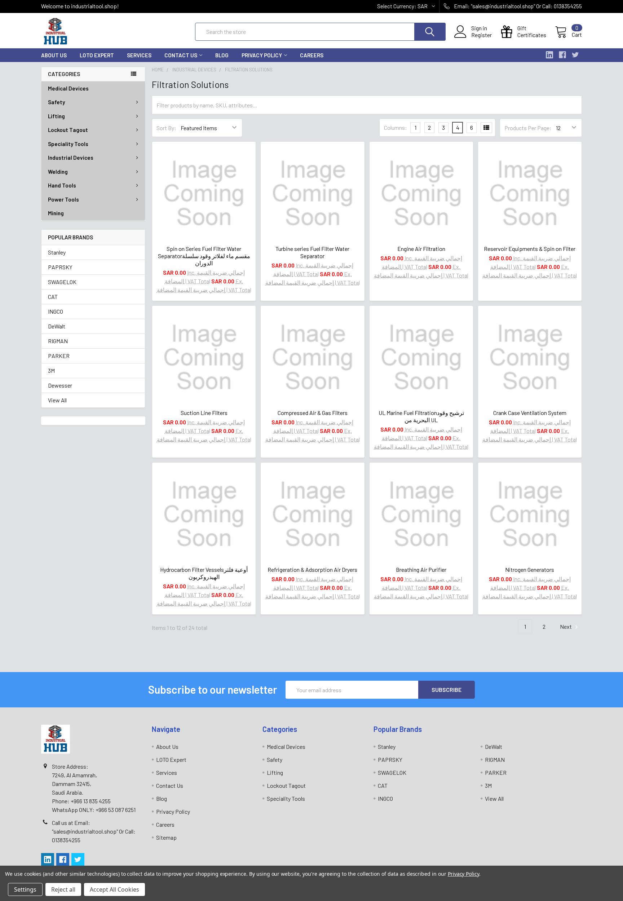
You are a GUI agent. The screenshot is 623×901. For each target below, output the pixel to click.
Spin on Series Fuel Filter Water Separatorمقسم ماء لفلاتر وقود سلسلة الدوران (204, 255)
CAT (53, 296)
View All (57, 400)
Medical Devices (68, 88)
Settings (25, 889)
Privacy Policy (262, 55)
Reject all (63, 889)
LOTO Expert (97, 55)
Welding (58, 171)
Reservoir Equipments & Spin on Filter (529, 248)
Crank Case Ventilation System (529, 412)
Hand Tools (62, 185)
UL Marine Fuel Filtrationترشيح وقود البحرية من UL (421, 416)
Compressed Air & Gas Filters (313, 412)
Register (481, 35)
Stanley (57, 252)
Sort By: (166, 127)
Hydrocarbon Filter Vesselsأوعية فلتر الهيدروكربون (204, 573)
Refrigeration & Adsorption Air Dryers (312, 569)
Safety (56, 102)
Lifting (56, 116)
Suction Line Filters (204, 412)
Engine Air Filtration (421, 248)
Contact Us (180, 55)
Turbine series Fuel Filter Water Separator (312, 252)
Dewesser (60, 385)
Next (566, 626)
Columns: (395, 127)
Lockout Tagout (68, 130)
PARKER (59, 355)
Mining (56, 213)
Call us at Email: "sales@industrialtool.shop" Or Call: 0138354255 (94, 831)
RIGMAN (58, 340)
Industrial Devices (70, 157)
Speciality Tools (68, 144)
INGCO (55, 311)
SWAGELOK (62, 281)
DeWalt (56, 326)
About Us (54, 55)
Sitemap (166, 837)
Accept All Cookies (114, 889)
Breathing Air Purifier (421, 569)
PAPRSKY (60, 267)
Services (139, 55)
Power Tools (63, 199)
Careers (311, 55)
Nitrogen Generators (529, 569)
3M (51, 370)
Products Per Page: (528, 127)
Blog (222, 55)
